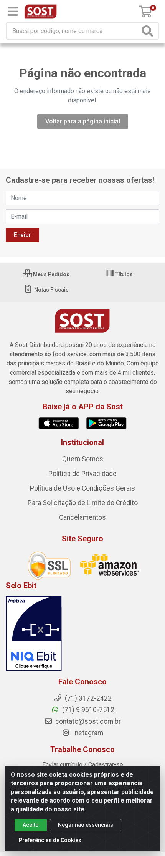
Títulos (123, 274)
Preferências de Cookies (50, 840)
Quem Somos (82, 459)
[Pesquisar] (148, 31)
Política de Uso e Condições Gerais (82, 488)
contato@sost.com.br (87, 721)
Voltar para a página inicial (82, 121)
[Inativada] (82, 633)
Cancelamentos (82, 517)
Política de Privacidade (82, 473)
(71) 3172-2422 (87, 698)
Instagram (87, 733)
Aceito (31, 825)
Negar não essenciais (85, 825)
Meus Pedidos (50, 274)
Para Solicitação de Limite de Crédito (83, 503)
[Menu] (13, 11)
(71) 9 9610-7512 (87, 710)
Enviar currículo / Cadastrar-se (82, 764)
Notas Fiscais (51, 290)
